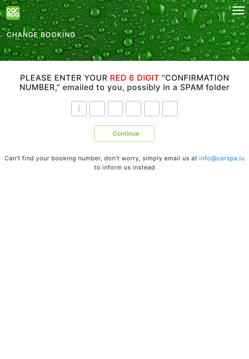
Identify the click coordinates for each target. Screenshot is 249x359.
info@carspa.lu (222, 158)
